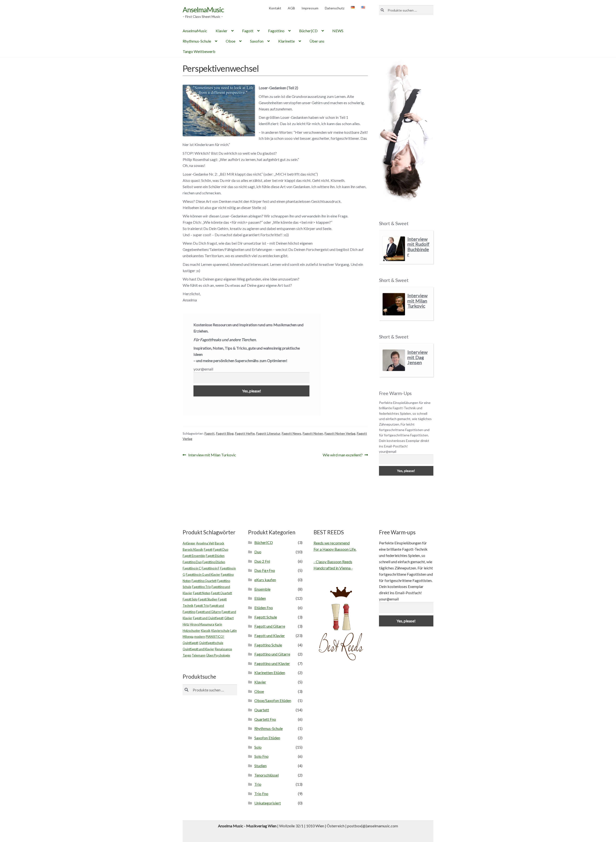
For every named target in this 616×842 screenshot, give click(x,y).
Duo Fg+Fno (264, 570)
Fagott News (291, 433)
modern (199, 636)
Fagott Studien (207, 599)
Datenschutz (334, 8)
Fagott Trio (201, 605)
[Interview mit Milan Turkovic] (393, 304)
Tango (187, 655)
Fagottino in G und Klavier (203, 574)
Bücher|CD (308, 30)
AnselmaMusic (203, 9)
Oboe (230, 41)
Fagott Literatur (268, 433)
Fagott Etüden (215, 556)
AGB (291, 8)
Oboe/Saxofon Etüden (272, 700)
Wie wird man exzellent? (343, 455)
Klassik (206, 630)
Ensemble (262, 589)
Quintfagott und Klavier (198, 649)
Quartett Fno (265, 719)
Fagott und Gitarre (208, 612)
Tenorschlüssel (266, 775)
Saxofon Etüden (267, 737)
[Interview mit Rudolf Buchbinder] (393, 248)
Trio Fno (261, 793)
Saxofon (256, 41)
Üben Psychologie (218, 655)
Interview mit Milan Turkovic (212, 455)
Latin (233, 630)
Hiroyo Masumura (202, 624)
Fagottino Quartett (204, 581)
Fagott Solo (190, 599)
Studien (260, 765)
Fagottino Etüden (213, 562)
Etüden (260, 598)
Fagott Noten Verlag (340, 433)
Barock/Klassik (193, 549)
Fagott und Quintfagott (208, 618)
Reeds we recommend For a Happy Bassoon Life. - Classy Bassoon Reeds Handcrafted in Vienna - (335, 555)
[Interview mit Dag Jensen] (393, 360)
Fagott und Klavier (269, 635)
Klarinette (286, 41)
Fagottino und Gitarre (272, 654)
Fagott (247, 30)
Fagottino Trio (201, 587)
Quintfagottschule (211, 643)
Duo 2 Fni (262, 561)
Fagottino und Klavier (272, 663)
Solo (258, 747)
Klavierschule (220, 630)
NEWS (337, 30)
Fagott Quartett (221, 593)
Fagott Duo (220, 549)
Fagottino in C (192, 568)
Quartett (261, 710)
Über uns (316, 41)
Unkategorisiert (267, 803)
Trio (257, 784)
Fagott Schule (265, 617)
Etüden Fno (263, 607)
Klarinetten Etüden (269, 672)
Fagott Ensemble (194, 556)
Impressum (310, 8)
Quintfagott (190, 643)
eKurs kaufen (265, 579)
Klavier (221, 30)
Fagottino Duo (192, 562)
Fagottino (276, 30)
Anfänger (189, 543)
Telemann (198, 655)
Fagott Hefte (245, 433)
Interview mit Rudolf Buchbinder (418, 246)
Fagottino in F (210, 568)
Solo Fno (261, 756)
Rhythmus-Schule (197, 41)
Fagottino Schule (268, 645)
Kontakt (275, 8)
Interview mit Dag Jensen (417, 357)
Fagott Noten (313, 433)
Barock (219, 543)
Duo (257, 551)
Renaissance (223, 649)
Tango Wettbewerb (199, 51)
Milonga (188, 636)
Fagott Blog (225, 433)
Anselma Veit (205, 543)
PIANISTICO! (215, 636)
